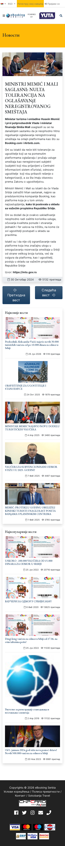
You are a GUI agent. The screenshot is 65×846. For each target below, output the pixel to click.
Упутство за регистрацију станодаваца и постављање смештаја (27, 711)
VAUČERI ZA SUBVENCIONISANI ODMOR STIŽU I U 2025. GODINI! (31, 468)
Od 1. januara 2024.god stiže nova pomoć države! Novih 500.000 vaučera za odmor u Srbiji (31, 751)
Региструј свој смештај (30, 3)
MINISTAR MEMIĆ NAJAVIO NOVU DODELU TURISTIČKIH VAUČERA (32, 427)
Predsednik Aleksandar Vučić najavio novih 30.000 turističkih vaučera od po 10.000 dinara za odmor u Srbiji (32, 345)
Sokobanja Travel (39, 795)
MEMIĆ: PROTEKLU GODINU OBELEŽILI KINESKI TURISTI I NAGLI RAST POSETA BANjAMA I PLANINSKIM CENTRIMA (30, 511)
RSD (10, 3)
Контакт (20, 795)
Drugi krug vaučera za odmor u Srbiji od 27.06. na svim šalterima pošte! (31, 640)
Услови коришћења (16, 791)
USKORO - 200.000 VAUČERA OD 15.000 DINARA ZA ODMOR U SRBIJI (28, 562)
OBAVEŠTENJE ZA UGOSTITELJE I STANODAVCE (25, 387)
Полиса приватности (46, 791)
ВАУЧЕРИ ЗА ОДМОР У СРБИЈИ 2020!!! (28, 601)
